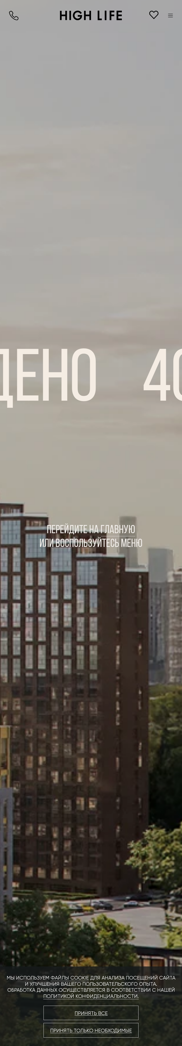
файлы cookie (70, 978)
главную (118, 530)
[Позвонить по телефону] (13, 15)
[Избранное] (153, 15)
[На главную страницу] (91, 15)
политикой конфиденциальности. (91, 996)
